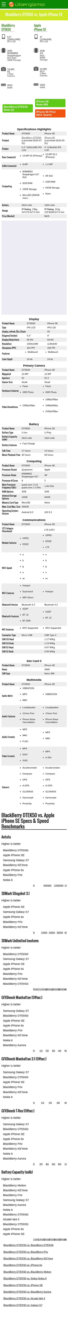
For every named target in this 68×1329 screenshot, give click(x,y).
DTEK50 (6, 29)
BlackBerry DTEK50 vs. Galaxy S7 (22, 1305)
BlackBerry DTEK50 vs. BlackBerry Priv (25, 1252)
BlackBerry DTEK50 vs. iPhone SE (23, 1285)
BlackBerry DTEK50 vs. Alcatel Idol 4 (24, 1298)
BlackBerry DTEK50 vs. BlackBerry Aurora (27, 1292)
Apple (37, 25)
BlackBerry (8, 25)
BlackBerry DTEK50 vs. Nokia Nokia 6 (25, 1278)
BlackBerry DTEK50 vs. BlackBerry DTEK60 (28, 1245)
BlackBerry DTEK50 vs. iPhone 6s (22, 1265)
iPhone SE (40, 29)
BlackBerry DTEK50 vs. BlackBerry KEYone (28, 1258)
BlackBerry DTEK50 (31, 137)
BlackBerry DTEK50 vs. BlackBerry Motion (27, 1272)
